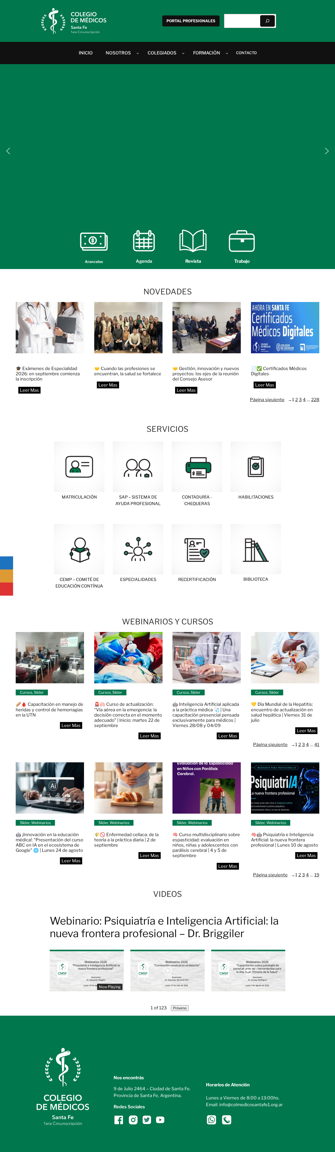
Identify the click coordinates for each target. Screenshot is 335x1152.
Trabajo (242, 261)
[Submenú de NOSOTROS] (137, 53)
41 (316, 744)
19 (316, 874)
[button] (8, 151)
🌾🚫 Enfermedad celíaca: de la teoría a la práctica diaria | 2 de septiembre (126, 840)
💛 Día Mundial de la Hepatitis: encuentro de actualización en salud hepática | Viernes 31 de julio (282, 712)
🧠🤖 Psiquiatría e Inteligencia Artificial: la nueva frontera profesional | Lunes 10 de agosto (285, 840)
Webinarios (41, 822)
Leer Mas (31, 391)
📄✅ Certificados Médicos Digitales (279, 371)
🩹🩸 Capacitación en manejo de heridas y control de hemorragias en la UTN (49, 709)
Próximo (180, 1008)
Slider (39, 692)
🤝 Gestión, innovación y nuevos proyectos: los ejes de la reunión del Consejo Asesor (205, 374)
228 (315, 399)
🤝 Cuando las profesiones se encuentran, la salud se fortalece (127, 371)
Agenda (144, 261)
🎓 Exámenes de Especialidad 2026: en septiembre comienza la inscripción (48, 374)
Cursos (26, 692)
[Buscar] (267, 20)
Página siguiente (271, 399)
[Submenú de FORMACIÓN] (227, 53)
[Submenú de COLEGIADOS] (183, 53)
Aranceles (94, 261)
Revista (193, 261)
